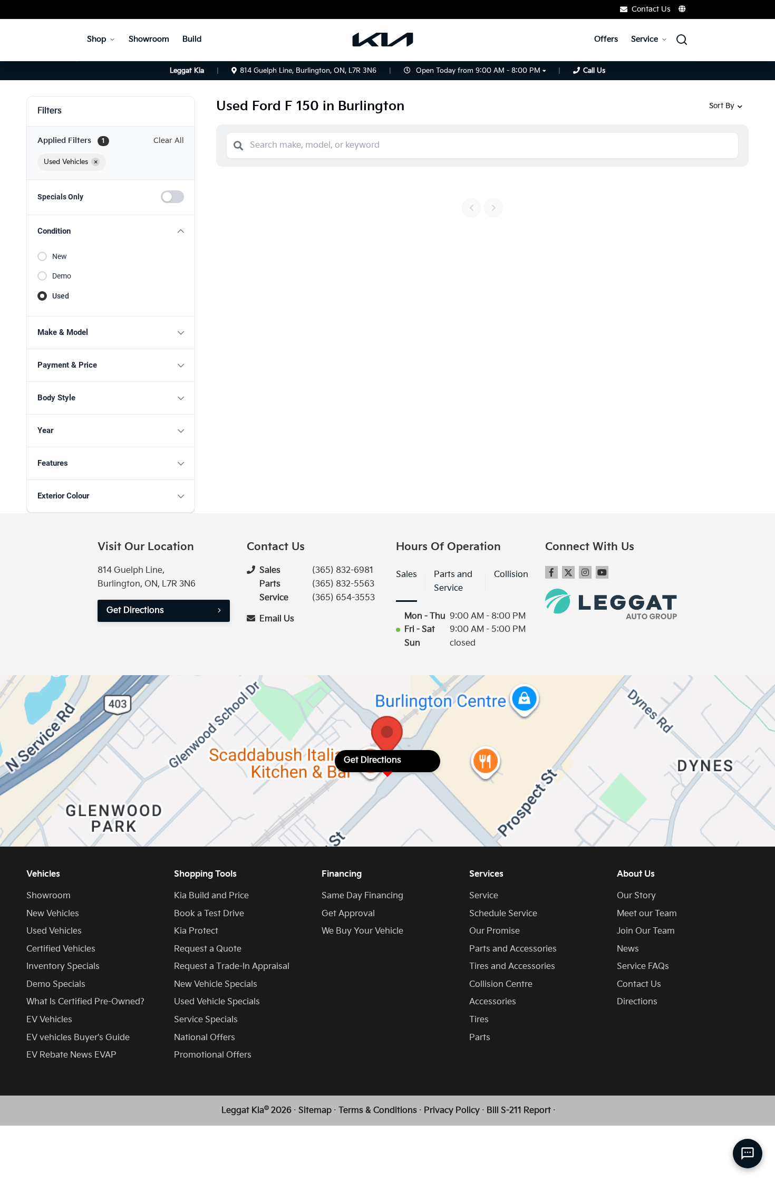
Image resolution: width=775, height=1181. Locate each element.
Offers (606, 39)
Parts (479, 1038)
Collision (511, 575)
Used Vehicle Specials (217, 1002)
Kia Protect (196, 931)
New (59, 256)
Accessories (492, 1002)
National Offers (204, 1038)
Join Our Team (646, 931)
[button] (111, 231)
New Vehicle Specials (215, 985)
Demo (61, 276)
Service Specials (206, 1020)
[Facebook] (551, 572)
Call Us (594, 70)
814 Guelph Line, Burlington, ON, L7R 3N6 (308, 70)
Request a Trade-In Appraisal (231, 967)
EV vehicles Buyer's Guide (78, 1038)
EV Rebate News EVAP (71, 1055)
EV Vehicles (49, 1020)
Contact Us (639, 985)
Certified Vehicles (60, 949)
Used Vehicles (54, 931)
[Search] (238, 146)
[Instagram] (585, 572)
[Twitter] (568, 572)
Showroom (149, 39)
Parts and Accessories (513, 949)
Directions (637, 1002)
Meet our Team (647, 914)
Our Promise (494, 931)
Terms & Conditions (377, 1111)
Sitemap (315, 1111)
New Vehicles (52, 914)
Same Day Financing (362, 896)
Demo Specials (55, 985)
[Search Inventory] (681, 39)
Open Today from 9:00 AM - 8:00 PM (478, 70)
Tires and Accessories (512, 967)
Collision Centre (500, 985)
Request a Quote (207, 949)
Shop (96, 39)
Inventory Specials (63, 967)
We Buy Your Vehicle (362, 931)
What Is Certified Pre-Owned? (85, 1002)
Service (644, 39)
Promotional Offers (212, 1055)
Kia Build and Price (211, 896)
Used (60, 296)
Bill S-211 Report (519, 1111)
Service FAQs (643, 967)
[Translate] (682, 9)
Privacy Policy (452, 1111)
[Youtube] (602, 572)
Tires (479, 1020)
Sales (406, 575)
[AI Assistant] (747, 1153)
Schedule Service (503, 914)
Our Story (636, 896)
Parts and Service (453, 581)
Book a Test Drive (209, 914)
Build (191, 39)
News (628, 949)
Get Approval (348, 914)
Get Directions (135, 611)
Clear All (168, 140)
